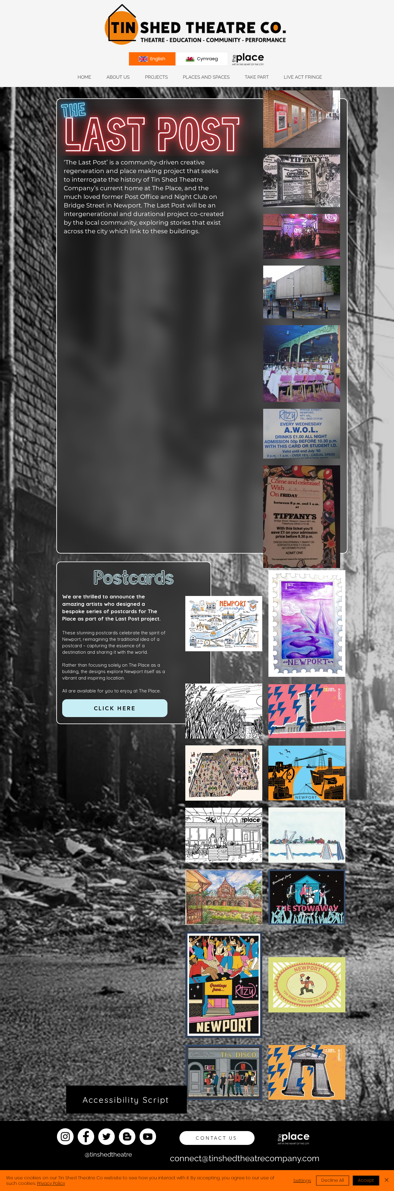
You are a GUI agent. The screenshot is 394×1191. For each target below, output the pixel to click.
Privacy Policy (51, 1183)
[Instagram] (65, 1136)
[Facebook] (86, 1136)
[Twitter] (106, 1136)
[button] (117, 77)
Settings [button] (302, 1180)
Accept (366, 1180)
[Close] (386, 1180)
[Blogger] (127, 1136)
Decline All (332, 1180)
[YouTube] (147, 1136)
